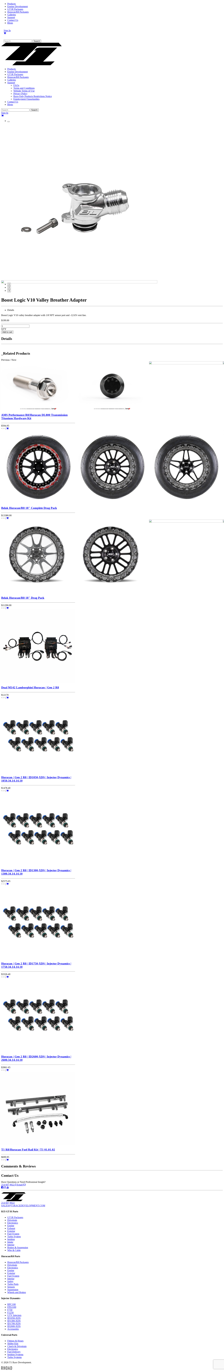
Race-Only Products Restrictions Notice (32, 96)
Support (11, 17)
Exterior (11, 1231)
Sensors (11, 1287)
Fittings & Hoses (15, 1341)
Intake (10, 1242)
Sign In (7, 30)
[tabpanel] (112, 202)
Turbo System (14, 1236)
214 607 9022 (8, 1184)
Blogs (10, 23)
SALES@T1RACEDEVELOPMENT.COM (23, 1205)
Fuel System (13, 1234)
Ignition (11, 1239)
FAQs (16, 85)
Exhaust (11, 1228)
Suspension (12, 1289)
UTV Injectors (14, 1315)
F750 (9, 1310)
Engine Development (17, 6)
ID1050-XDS (14, 1318)
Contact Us (12, 20)
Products (11, 3)
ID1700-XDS (14, 1323)
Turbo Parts (12, 1284)
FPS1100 (11, 1307)
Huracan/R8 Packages (18, 12)
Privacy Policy (20, 93)
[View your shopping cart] (5, 33)
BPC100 (11, 1304)
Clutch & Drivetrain (17, 1346)
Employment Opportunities (26, 99)
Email (20, 1184)
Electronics (12, 1223)
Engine (10, 1225)
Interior (10, 1244)
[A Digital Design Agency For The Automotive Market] (6, 1367)
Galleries (11, 14)
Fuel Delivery (14, 1351)
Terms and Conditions (24, 88)
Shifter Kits (12, 1343)
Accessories (13, 1329)
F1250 (10, 1312)
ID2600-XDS (14, 1326)
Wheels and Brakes (16, 1292)
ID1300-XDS (14, 1320)
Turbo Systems (14, 1357)
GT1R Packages (15, 9)
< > (3, 428)
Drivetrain (12, 1220)
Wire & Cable (14, 1250)
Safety (10, 1281)
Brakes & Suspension (17, 1247)
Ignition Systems (15, 1354)
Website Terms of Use (24, 91)
